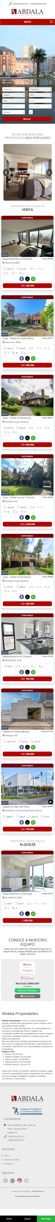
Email (9, 1218)
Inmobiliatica (26, 1191)
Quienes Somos (11, 1159)
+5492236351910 (38, 3)
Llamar (27, 1218)
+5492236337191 (20, 3)
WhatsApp (46, 1218)
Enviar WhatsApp (28, 990)
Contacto (8, 1163)
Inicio (6, 1155)
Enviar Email (28, 996)
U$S (27, 285)
